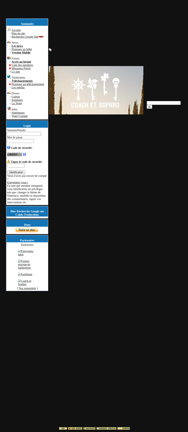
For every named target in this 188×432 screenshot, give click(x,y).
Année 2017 (161, 281)
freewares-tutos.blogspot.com (165, 373)
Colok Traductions (165, 185)
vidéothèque (154, 124)
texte (150, 171)
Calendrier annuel (164, 41)
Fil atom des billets (165, 398)
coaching (79, 50)
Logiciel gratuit (163, 188)
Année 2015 (161, 294)
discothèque (169, 137)
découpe (173, 128)
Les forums (114, 3)
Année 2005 (161, 356)
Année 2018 (161, 275)
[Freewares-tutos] (27, 256)
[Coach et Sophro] (27, 286)
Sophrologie (66, 50)
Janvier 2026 (165, 225)
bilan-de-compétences (123, 50)
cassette (151, 131)
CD (159, 131)
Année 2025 (161, 231)
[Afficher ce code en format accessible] (24, 155)
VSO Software (162, 198)
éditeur (151, 157)
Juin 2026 (163, 222)
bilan (107, 50)
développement (156, 144)
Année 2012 (161, 313)
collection (168, 131)
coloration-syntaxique (159, 154)
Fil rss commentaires (166, 395)
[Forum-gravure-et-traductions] (27, 270)
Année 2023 (161, 244)
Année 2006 (161, 350)
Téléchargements (132, 3)
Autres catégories (164, 201)
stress (140, 50)
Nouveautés (68, 43)
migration (171, 121)
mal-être (53, 53)
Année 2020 (161, 263)
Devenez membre (97, 3)
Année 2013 (161, 306)
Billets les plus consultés (162, 36)
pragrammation (155, 147)
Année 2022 (161, 250)
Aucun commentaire (60, 228)
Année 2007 (161, 344)
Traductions (161, 195)
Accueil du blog (163, 31)
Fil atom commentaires (167, 401)
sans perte (161, 128)
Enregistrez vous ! (17, 182)
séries (154, 121)
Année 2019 (161, 269)
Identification (78, 3)
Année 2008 (161, 338)
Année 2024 (161, 238)
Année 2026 (161, 215)
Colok (57, 43)
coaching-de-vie (94, 50)
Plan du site (63, 3)
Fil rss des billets (163, 392)
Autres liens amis (164, 377)
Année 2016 (161, 288)
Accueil (50, 3)
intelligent (168, 167)
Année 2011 (161, 319)
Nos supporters (27, 288)
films (161, 121)
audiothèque (154, 134)
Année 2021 (161, 256)
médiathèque (170, 134)
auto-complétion (163, 151)
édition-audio (154, 141)
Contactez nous (109, 408)
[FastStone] (25, 276)
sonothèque (153, 137)
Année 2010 (161, 325)
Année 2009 (161, 331)
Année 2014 (161, 300)
